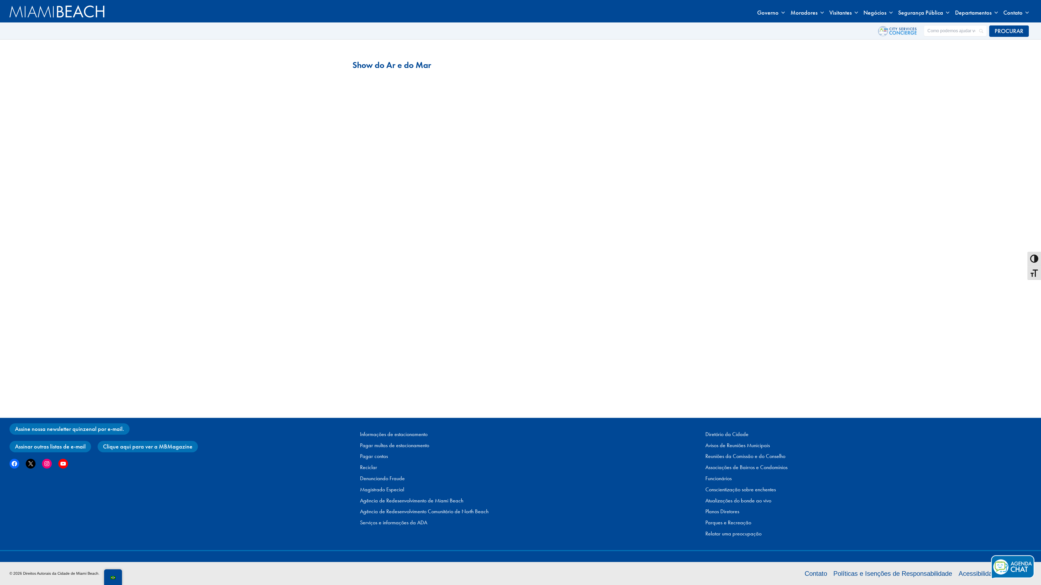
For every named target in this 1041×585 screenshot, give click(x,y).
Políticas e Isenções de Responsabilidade (892, 573)
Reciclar (368, 467)
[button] (782, 13)
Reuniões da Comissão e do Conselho (745, 456)
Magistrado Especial (382, 489)
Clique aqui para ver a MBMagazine (147, 446)
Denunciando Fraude (382, 478)
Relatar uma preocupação (733, 533)
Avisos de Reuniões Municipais (737, 445)
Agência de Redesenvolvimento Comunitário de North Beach (424, 511)
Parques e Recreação (728, 522)
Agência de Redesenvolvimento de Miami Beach (411, 500)
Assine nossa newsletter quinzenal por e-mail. (69, 429)
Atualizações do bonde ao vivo (738, 500)
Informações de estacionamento (394, 434)
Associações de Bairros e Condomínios (746, 467)
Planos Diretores (722, 511)
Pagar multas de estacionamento (394, 445)
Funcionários (718, 478)
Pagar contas (374, 456)
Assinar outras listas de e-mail (50, 446)
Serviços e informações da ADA (393, 522)
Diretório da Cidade (726, 434)
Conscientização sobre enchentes (740, 489)
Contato (816, 573)
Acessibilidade (979, 573)
